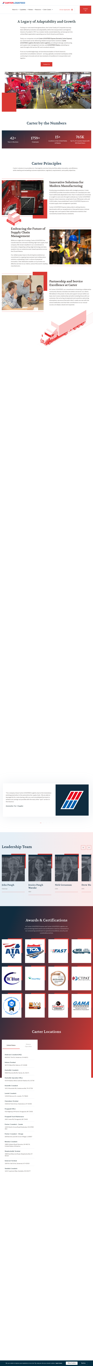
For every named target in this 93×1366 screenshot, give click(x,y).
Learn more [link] (59, 1363)
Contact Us (85, 9)
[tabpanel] (46, 800)
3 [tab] (47, 824)
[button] (15, 9)
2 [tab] (44, 824)
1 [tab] (41, 824)
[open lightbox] (48, 90)
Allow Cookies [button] (72, 1363)
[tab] (11, 1045)
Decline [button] (83, 1363)
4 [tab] (49, 824)
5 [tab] (52, 824)
